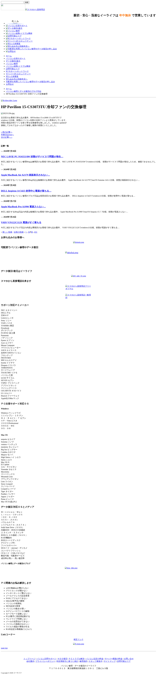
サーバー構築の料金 (113, 659)
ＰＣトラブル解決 (76, 659)
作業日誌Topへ (7, 135)
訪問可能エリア (13, 69)
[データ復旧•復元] (78, 276)
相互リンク (78, 639)
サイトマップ (110, 661)
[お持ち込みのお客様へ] (78, 242)
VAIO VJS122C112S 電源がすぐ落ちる (21, 222)
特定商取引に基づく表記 (67, 661)
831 (35, 232)
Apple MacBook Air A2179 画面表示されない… (25, 175)
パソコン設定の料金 (94, 659)
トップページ (29, 659)
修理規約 (83, 661)
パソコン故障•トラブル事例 (18, 66)
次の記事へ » (6, 137)
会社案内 (30, 661)
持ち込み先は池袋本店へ (16, 79)
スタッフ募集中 (95, 661)
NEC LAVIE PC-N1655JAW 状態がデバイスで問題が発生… (32, 156)
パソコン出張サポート (16, 58)
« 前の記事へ (6, 132)
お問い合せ (129, 659)
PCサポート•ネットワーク (17, 71)
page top (4, 648)
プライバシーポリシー (45, 661)
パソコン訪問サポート (46, 659)
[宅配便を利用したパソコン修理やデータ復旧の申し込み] (78, 259)
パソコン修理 (12, 64)
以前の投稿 (19, 232)
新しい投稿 (7, 232)
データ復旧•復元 (13, 61)
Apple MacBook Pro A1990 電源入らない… (23, 206)
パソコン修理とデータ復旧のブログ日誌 (23, 91)
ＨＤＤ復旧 (62, 659)
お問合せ (10, 84)
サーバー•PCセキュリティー (18, 74)
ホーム (9, 56)
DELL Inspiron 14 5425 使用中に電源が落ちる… (26, 191)
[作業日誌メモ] (9, 100)
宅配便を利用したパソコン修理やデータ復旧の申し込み (30, 82)
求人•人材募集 (12, 76)
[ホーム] (13, 9)
